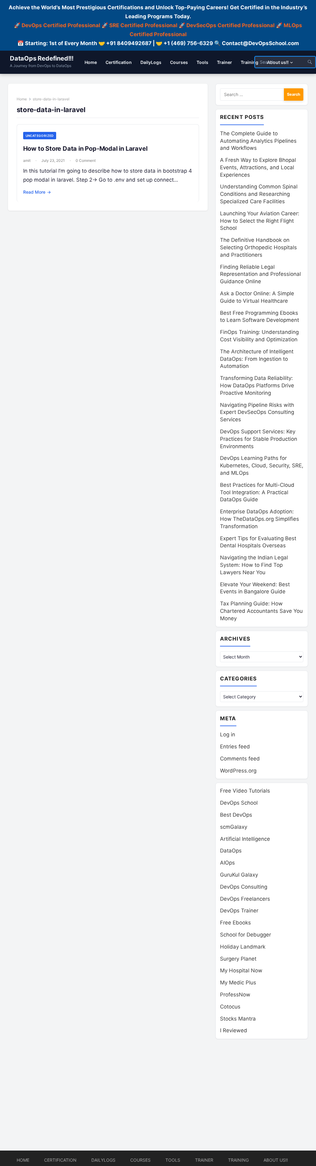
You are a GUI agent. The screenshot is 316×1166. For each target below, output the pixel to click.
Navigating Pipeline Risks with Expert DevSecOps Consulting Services (257, 412)
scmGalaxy (233, 827)
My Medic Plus (238, 982)
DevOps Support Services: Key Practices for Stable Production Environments (258, 438)
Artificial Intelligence (245, 839)
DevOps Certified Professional (61, 25)
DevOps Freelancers (245, 899)
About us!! (276, 1160)
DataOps (231, 851)
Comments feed (240, 759)
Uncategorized (40, 135)
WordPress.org (238, 771)
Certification (60, 1160)
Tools (172, 1160)
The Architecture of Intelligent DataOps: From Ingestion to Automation (256, 358)
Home (22, 99)
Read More (37, 192)
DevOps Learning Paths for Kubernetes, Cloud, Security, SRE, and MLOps (261, 465)
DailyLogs (103, 1160)
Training (238, 1160)
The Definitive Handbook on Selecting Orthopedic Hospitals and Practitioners (258, 247)
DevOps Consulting (243, 887)
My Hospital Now (241, 970)
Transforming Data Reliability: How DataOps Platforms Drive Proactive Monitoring (257, 385)
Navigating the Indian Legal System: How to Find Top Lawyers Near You (254, 564)
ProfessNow (235, 994)
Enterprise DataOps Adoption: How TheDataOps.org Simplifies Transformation (259, 518)
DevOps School (239, 803)
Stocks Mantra (238, 1019)
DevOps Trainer (239, 910)
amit (27, 160)
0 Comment (86, 160)
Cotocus (230, 1007)
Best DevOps (236, 815)
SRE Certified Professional (143, 25)
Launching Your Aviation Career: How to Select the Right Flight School (259, 220)
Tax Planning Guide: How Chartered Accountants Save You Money (261, 610)
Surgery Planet (238, 959)
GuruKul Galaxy (239, 875)
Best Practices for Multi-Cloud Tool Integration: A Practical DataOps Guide (257, 492)
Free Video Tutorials (245, 791)
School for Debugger (245, 935)
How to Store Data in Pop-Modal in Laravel (85, 148)
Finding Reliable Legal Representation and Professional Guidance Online (260, 274)
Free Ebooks (235, 923)
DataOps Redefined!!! (41, 58)
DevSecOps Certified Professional (230, 25)
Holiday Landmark (242, 947)
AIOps (227, 863)
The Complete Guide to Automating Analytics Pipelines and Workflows (258, 140)
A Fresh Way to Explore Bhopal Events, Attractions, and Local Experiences (258, 167)
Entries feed (235, 746)
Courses (140, 1160)
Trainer (204, 1160)
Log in (227, 734)
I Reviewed (233, 1030)
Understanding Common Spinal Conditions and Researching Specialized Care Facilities (258, 193)
